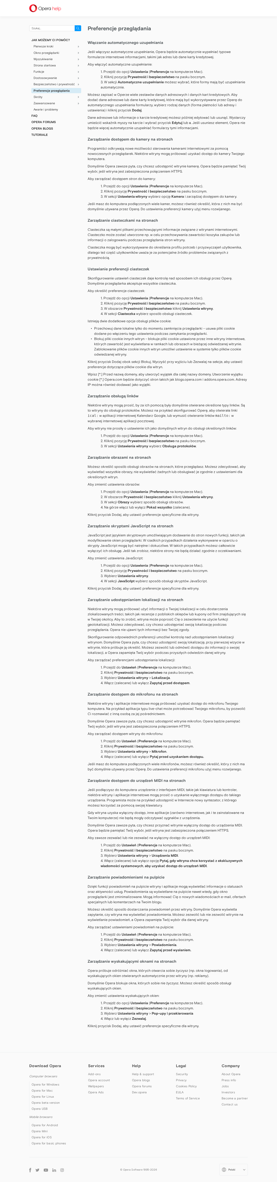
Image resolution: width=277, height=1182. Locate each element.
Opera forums (142, 1086)
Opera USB (40, 1108)
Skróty (38, 97)
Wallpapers (96, 1086)
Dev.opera (139, 1092)
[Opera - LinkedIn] (54, 1170)
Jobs (225, 1086)
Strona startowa (45, 65)
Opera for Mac (42, 1090)
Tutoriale (39, 134)
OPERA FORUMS (43, 122)
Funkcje (39, 71)
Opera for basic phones (49, 1143)
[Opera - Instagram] (62, 1170)
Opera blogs (141, 1080)
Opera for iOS (42, 1137)
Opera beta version (46, 1102)
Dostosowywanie (45, 78)
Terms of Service (188, 1098)
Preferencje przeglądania (52, 90)
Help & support (143, 1074)
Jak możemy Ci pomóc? (50, 40)
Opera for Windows (45, 1084)
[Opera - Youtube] (46, 1170)
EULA (180, 1092)
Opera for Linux (43, 1096)
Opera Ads (96, 1092)
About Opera (231, 1074)
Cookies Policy (186, 1086)
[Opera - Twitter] (37, 1170)
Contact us (230, 1104)
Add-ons (94, 1074)
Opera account (99, 1080)
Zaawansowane (44, 103)
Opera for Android (45, 1125)
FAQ (34, 115)
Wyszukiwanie (43, 59)
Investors (228, 1092)
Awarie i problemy (46, 109)
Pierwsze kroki (43, 46)
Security (182, 1074)
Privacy (181, 1080)
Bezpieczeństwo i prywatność (54, 84)
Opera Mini (40, 1131)
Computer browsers (43, 1076)
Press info (229, 1080)
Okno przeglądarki (46, 53)
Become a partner (235, 1098)
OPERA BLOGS (42, 128)
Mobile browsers (40, 1117)
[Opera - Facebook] (30, 1170)
